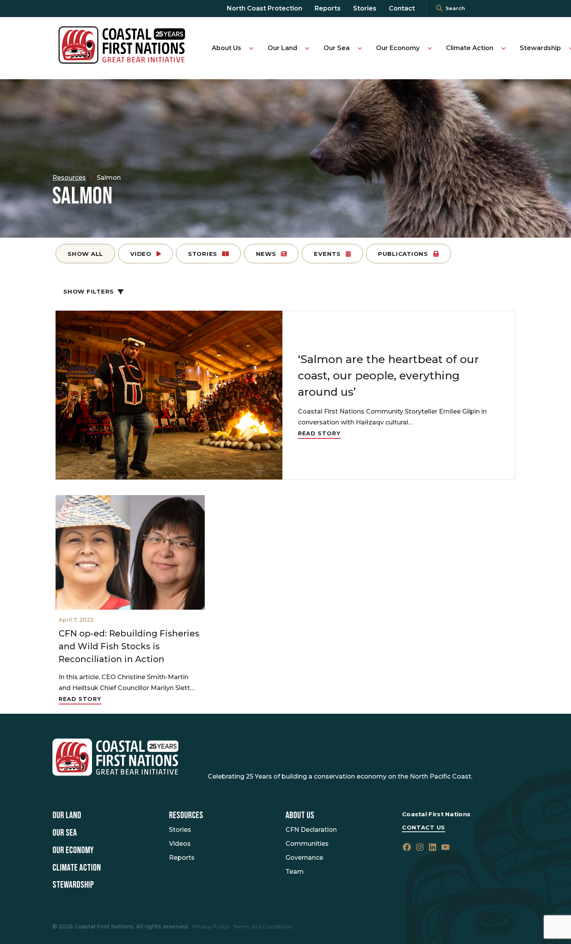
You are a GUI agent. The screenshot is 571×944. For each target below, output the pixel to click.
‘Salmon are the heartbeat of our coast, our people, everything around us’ (388, 375)
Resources (186, 815)
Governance (304, 857)
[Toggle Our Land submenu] (307, 48)
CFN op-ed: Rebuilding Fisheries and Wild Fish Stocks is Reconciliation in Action (129, 646)
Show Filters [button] (88, 291)
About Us (226, 48)
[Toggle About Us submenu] (251, 48)
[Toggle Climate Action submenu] (503, 48)
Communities (307, 843)
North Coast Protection (264, 8)
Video (141, 253)
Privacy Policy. (211, 926)
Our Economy (398, 48)
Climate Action (469, 48)
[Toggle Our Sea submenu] (359, 48)
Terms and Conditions (262, 926)
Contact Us (423, 827)
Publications (404, 253)
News (267, 253)
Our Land (282, 48)
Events (328, 253)
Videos (180, 843)
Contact (402, 8)
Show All (85, 253)
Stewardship (540, 48)
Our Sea (337, 48)
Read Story (319, 433)
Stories (364, 8)
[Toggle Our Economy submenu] (429, 48)
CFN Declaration (311, 829)
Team (295, 871)
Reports (328, 8)
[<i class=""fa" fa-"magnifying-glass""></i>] (439, 8)
